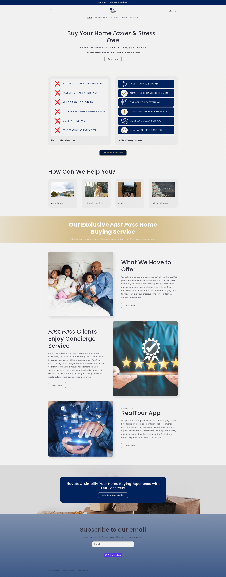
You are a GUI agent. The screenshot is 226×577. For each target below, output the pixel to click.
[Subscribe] (131, 544)
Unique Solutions (160, 203)
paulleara (58, 570)
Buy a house (57, 203)
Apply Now (113, 59)
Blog (120, 203)
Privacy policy (84, 570)
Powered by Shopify (69, 570)
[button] (50, 10)
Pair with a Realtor (94, 203)
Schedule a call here (113, 152)
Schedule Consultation (113, 495)
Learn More (130, 305)
